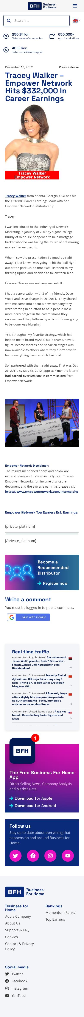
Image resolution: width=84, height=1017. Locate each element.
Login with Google (33, 617)
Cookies (11, 937)
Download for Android (35, 806)
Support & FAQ (17, 930)
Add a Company (18, 916)
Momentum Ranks (60, 912)
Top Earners (55, 919)
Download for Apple (33, 798)
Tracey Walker (15, 196)
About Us (12, 923)
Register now (55, 583)
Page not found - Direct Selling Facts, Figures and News (39, 715)
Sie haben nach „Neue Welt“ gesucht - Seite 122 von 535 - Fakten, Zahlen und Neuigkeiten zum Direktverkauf (39, 663)
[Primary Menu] (75, 5)
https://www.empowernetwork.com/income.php (41, 492)
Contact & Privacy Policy (19, 946)
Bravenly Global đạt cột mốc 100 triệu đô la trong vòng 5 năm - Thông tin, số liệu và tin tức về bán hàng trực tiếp (39, 681)
